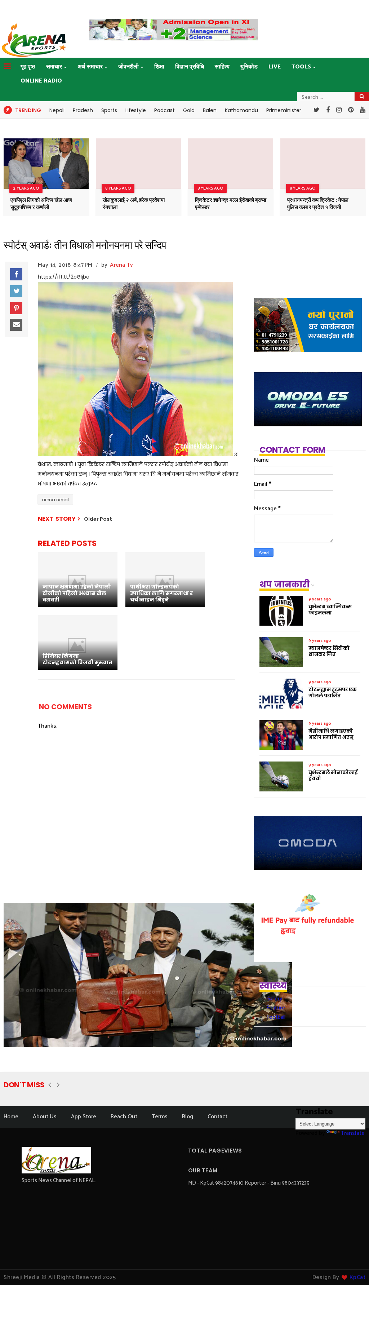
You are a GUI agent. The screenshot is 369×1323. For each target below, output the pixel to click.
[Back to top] (351, 1305)
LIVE (274, 67)
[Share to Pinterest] (16, 308)
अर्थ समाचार (90, 67)
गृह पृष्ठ (28, 67)
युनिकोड (249, 67)
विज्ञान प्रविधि (189, 67)
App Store (83, 1117)
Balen (210, 110)
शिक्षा (159, 67)
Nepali (57, 110)
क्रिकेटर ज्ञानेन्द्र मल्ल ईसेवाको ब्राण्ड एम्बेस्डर (230, 204)
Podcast (164, 110)
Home (11, 1117)
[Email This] (16, 325)
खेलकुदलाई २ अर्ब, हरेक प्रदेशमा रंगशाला (134, 204)
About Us (45, 1117)
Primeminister (283, 110)
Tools (301, 67)
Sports (109, 110)
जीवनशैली (128, 67)
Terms (160, 1117)
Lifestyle (135, 110)
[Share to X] (16, 291)
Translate (353, 1133)
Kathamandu (241, 110)
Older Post (98, 519)
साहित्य (222, 67)
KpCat (358, 1277)
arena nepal (55, 500)
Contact (217, 1117)
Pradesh (83, 110)
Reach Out (124, 1117)
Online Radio (41, 81)
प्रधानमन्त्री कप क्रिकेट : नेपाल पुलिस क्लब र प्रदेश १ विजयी (317, 204)
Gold (189, 110)
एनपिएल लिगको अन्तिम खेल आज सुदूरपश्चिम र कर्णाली (41, 204)
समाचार (54, 67)
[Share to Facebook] (16, 274)
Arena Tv (121, 265)
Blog (187, 1117)
